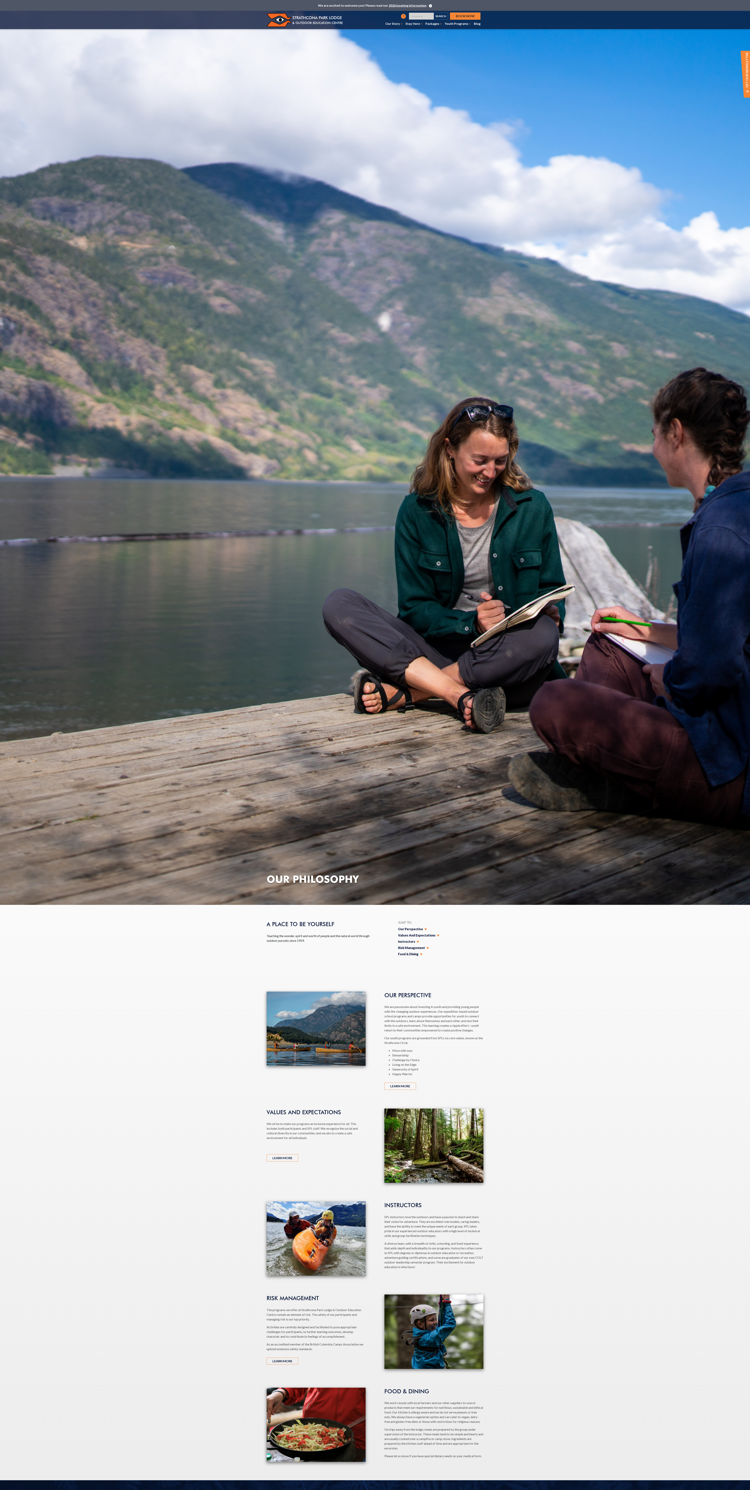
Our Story (392, 23)
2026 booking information (407, 5)
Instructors (406, 941)
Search (440, 16)
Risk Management (411, 948)
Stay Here (412, 23)
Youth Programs (456, 23)
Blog (477, 23)
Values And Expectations (417, 935)
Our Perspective (410, 929)
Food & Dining (408, 954)
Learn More (400, 1086)
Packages (432, 23)
